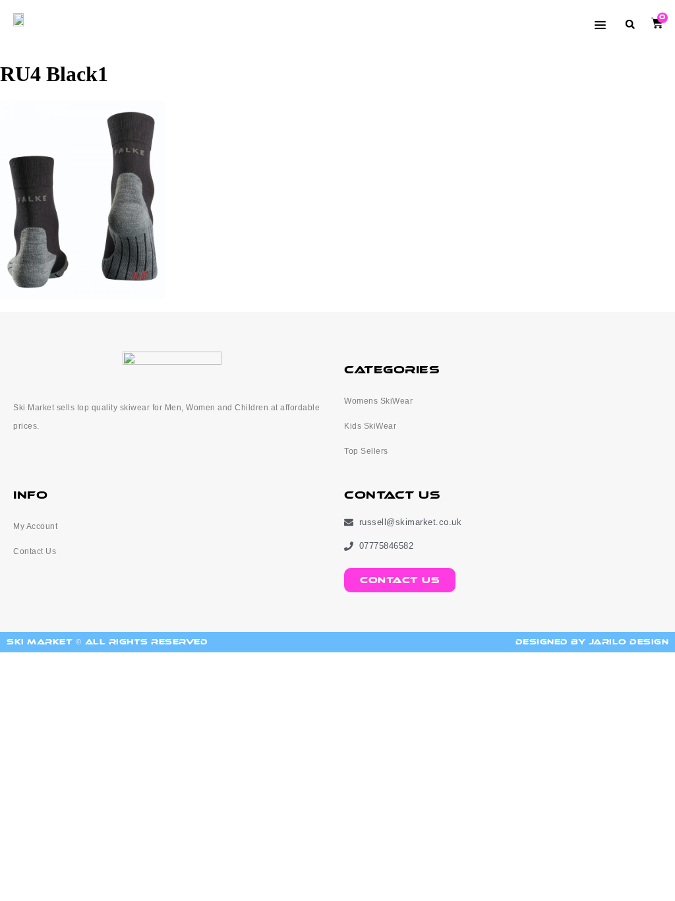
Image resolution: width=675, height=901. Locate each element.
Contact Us (34, 551)
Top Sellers (366, 451)
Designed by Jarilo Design (592, 642)
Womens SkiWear (378, 401)
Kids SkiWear (370, 426)
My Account (35, 526)
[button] (630, 24)
